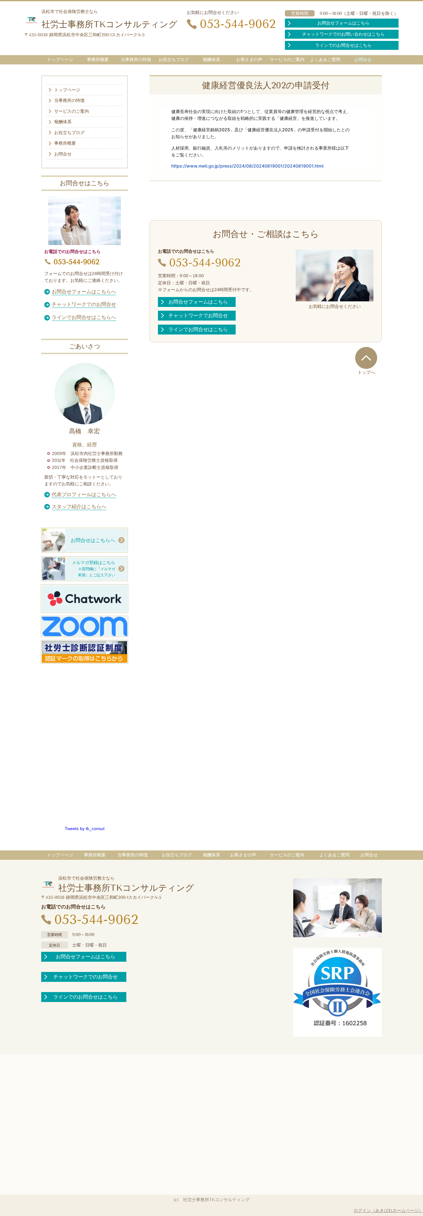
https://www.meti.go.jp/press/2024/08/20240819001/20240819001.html (247, 165)
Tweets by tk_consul (84, 828)
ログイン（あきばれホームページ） (388, 1210)
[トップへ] (366, 358)
